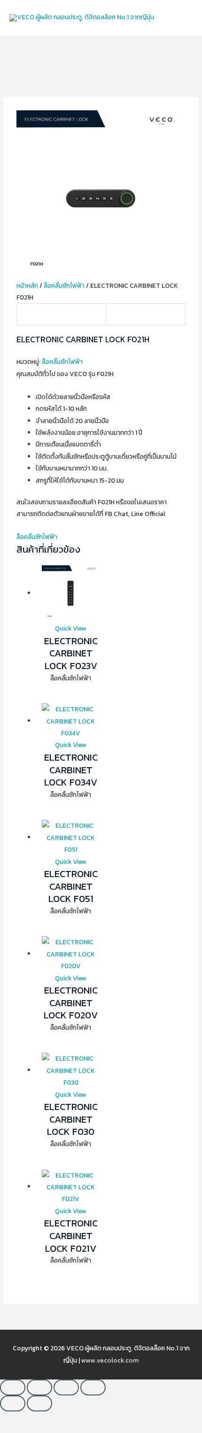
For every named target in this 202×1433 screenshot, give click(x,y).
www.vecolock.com (110, 1360)
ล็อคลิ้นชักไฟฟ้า (64, 285)
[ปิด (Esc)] (93, 1387)
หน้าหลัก (27, 285)
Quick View (70, 628)
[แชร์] (66, 1387)
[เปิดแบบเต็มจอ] (39, 1387)
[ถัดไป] (39, 1403)
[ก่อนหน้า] (12, 1403)
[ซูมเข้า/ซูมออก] (12, 1387)
